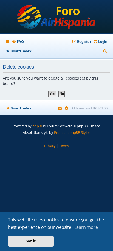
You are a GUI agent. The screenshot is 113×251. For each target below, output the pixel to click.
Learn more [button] (86, 227)
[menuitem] (18, 42)
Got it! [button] (31, 241)
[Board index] (56, 17)
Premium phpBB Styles (72, 132)
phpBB (37, 125)
